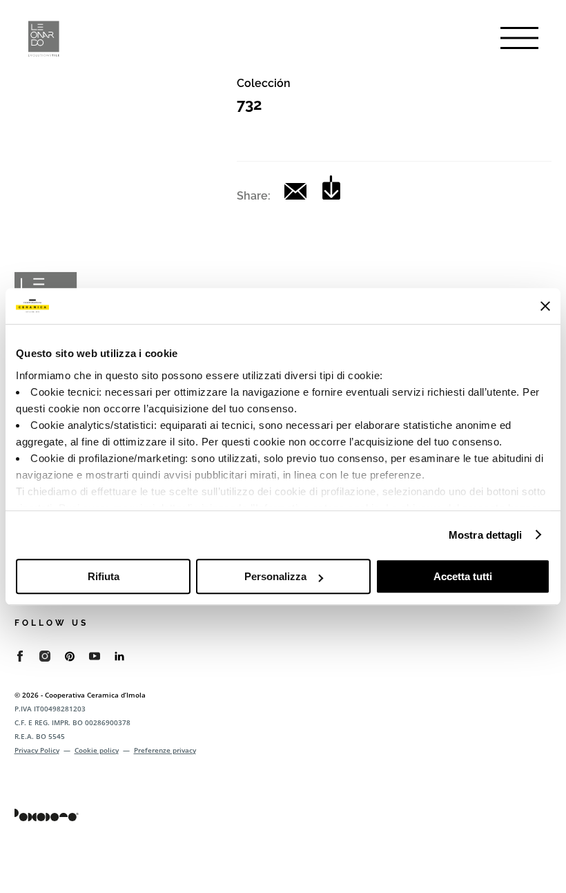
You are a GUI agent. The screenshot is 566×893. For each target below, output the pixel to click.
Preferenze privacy (165, 750)
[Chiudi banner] (545, 306)
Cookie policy (97, 750)
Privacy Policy (36, 750)
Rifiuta (103, 576)
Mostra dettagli (486, 535)
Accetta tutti (462, 576)
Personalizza (275, 576)
